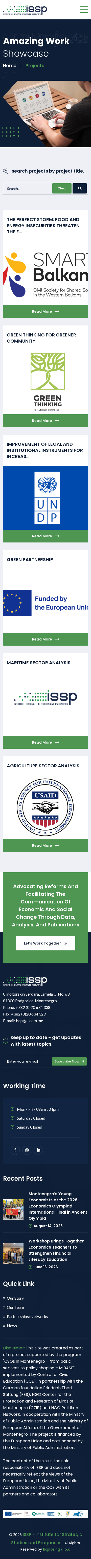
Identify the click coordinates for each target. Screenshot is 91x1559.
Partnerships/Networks (27, 1316)
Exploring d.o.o (57, 1549)
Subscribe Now (67, 1061)
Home (9, 65)
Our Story (15, 1298)
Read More (42, 311)
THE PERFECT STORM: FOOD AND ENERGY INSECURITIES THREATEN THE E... (43, 225)
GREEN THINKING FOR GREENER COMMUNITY (41, 338)
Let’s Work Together (43, 943)
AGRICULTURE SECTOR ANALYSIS (43, 766)
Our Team (15, 1307)
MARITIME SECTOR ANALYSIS (39, 662)
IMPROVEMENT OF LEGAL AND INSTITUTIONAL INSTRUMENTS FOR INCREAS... (45, 450)
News (12, 1326)
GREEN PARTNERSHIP (30, 559)
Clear (62, 188)
